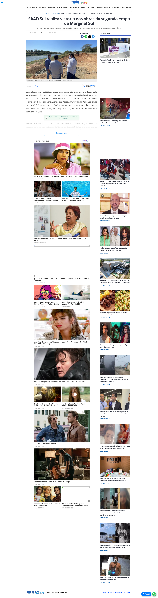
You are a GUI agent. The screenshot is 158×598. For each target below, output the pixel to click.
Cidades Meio (99, 7)
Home (29, 7)
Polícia (65, 7)
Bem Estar (107, 7)
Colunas (91, 7)
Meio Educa (115, 7)
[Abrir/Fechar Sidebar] (2, 2)
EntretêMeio (42, 7)
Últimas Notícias (125, 7)
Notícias (34, 7)
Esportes (76, 7)
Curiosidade (51, 7)
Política (59, 7)
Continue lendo (61, 133)
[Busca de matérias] (156, 3)
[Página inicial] (74, 2)
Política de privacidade (109, 592)
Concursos (83, 7)
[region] (115, 83)
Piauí (70, 7)
